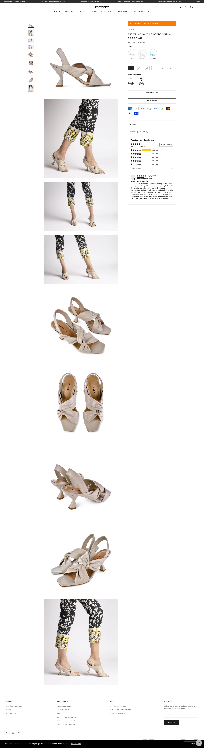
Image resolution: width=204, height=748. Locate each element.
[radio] (132, 54)
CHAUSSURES (83, 12)
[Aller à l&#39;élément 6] (31, 63)
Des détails (132, 124)
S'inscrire (172, 722)
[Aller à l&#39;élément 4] (31, 47)
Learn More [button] (76, 744)
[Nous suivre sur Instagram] (13, 733)
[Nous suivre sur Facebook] (7, 733)
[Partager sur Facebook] (137, 132)
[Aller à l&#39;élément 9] (31, 89)
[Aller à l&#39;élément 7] (31, 71)
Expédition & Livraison (14, 706)
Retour (8, 710)
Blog (58, 713)
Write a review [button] (166, 145)
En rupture (152, 101)
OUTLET (150, 12)
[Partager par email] (147, 132)
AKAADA (131, 30)
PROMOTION (55, 12)
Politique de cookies (117, 713)
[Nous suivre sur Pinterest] (19, 733)
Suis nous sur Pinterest (66, 724)
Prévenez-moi (152, 93)
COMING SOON (137, 12)
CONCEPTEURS (121, 12)
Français (171, 7)
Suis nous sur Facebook (66, 721)
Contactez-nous (63, 710)
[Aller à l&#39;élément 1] (31, 24)
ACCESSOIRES (106, 12)
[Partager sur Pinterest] (144, 132)
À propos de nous (64, 706)
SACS (94, 12)
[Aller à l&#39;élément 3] (31, 40)
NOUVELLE (69, 12)
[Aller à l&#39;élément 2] (31, 32)
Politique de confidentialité (120, 710)
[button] (136, 150)
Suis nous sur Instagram (66, 717)
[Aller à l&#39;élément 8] (31, 80)
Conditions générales (117, 706)
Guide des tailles (134, 74)
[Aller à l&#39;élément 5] (31, 54)
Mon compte (11, 713)
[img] (142, 176)
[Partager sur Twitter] (141, 132)
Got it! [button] (192, 744)
